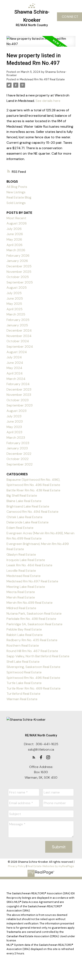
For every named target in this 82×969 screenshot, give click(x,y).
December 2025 (19, 266)
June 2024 (15, 362)
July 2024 (14, 357)
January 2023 (17, 448)
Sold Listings (16, 203)
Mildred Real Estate (21, 608)
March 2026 (16, 250)
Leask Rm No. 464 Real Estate (29, 565)
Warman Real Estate (22, 699)
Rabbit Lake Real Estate (25, 635)
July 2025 (14, 293)
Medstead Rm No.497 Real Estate (42, 79)
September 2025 (20, 282)
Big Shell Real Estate (22, 495)
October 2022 (18, 459)
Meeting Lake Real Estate (26, 586)
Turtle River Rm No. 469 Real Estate (34, 688)
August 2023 (16, 411)
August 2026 (17, 223)
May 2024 (14, 368)
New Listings (16, 192)
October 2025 (18, 277)
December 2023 (19, 389)
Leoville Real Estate (21, 570)
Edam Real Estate (20, 528)
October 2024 (18, 341)
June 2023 (15, 421)
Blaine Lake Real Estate (24, 501)
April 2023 (14, 432)
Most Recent (16, 218)
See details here (48, 101)
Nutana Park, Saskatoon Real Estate (34, 613)
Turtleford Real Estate (23, 693)
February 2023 (18, 443)
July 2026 (14, 229)
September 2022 (20, 464)
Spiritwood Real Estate (24, 672)
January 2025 (17, 325)
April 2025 (14, 309)
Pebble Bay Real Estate (24, 629)
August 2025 (17, 287)
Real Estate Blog (19, 197)
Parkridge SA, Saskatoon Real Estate (34, 624)
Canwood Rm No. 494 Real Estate (32, 511)
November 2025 (19, 271)
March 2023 (16, 437)
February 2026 (18, 255)
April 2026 (14, 245)
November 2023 (19, 394)
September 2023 (20, 405)
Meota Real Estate (21, 592)
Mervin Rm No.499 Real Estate (30, 602)
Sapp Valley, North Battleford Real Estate (38, 656)
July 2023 (14, 416)
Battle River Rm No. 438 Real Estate (33, 490)
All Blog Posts (17, 187)
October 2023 (18, 400)
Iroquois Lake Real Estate (26, 560)
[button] (34, 757)
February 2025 (18, 320)
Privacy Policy (16, 866)
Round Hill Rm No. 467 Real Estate (32, 651)
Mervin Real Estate (21, 597)
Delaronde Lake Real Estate (28, 522)
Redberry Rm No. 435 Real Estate (32, 640)
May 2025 (14, 303)
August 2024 (17, 352)
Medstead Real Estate (24, 576)
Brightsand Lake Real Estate (28, 506)
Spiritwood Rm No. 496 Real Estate (33, 677)
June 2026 (15, 234)
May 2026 (14, 239)
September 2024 (20, 346)
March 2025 (16, 314)
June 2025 (15, 298)
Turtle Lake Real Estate (24, 683)
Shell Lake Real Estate (23, 661)
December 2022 (19, 453)
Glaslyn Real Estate (21, 554)
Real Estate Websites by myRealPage (50, 866)
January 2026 (17, 261)
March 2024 (16, 379)
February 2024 (18, 384)
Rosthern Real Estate (23, 645)
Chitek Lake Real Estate (24, 517)
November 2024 (19, 336)
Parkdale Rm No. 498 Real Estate (31, 619)
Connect (70, 17)
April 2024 (15, 373)
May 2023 (14, 427)
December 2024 (19, 330)
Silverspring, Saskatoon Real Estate (33, 667)
